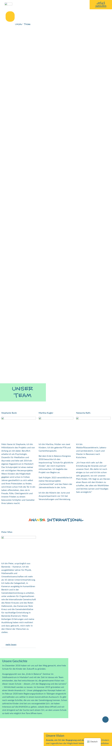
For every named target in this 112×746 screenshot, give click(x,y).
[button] (10, 16)
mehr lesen (11, 644)
